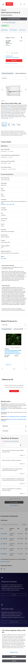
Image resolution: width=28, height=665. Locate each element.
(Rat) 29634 (3, 420)
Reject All (14, 656)
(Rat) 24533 (23, 419)
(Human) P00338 (9, 416)
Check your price (9, 56)
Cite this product (14, 391)
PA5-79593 (8, 106)
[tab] (14, 426)
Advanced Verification (7, 15)
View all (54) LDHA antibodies (14, 18)
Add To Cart (14, 60)
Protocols (23, 30)
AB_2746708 (3, 258)
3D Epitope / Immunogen (6, 204)
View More (11, 118)
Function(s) (5, 426)
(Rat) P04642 (23, 416)
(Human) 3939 (11, 419)
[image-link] (14, 89)
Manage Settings (14, 652)
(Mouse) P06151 (16, 416)
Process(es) (5, 430)
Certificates (14, 30)
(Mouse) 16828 (17, 419)
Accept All (14, 660)
